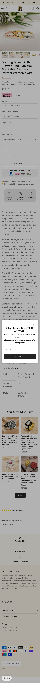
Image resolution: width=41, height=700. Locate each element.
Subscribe (19, 356)
